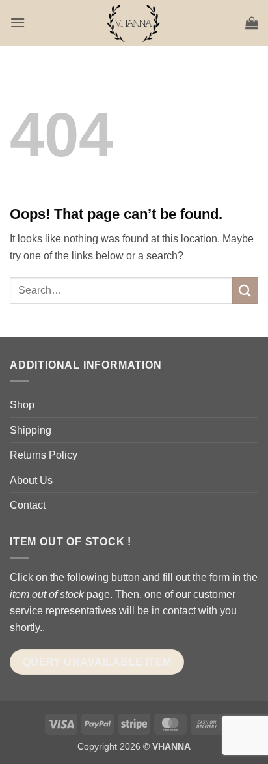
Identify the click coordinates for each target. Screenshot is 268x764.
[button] (17, 22)
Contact (28, 505)
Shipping (30, 430)
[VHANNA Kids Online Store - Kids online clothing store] (134, 23)
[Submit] (245, 290)
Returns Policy (43, 454)
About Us (31, 480)
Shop (22, 404)
